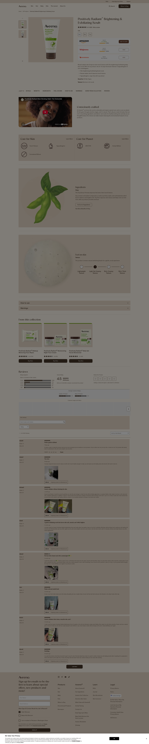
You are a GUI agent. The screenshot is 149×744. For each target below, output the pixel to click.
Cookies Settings (76, 741)
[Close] (146, 738)
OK (114, 738)
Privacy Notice (20, 742)
